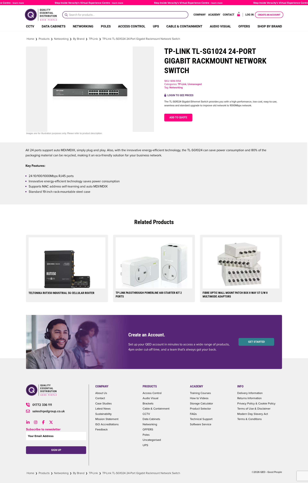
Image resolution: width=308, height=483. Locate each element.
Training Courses (200, 393)
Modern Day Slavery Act (252, 414)
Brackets (148, 403)
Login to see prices (180, 95)
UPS (156, 26)
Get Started (256, 341)
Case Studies (103, 403)
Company (199, 14)
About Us (101, 393)
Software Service (200, 424)
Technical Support (201, 419)
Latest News (103, 409)
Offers (244, 26)
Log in (249, 14)
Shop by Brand (269, 26)
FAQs (193, 414)
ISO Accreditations (107, 424)
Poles (106, 26)
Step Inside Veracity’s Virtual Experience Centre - (81, 3)
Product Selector (200, 409)
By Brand (78, 39)
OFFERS (148, 429)
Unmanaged (195, 84)
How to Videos (199, 398)
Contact (228, 14)
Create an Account (269, 14)
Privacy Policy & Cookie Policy (256, 403)
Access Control (131, 26)
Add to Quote (178, 117)
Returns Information (249, 398)
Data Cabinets (53, 26)
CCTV (30, 26)
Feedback (101, 429)
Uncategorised (152, 440)
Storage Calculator (201, 403)
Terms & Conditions (249, 419)
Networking (83, 26)
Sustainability (103, 414)
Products (44, 39)
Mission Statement (106, 419)
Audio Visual (220, 26)
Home (30, 39)
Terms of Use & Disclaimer (253, 409)
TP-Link (93, 39)
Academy (214, 14)
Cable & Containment (184, 26)
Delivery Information (250, 393)
